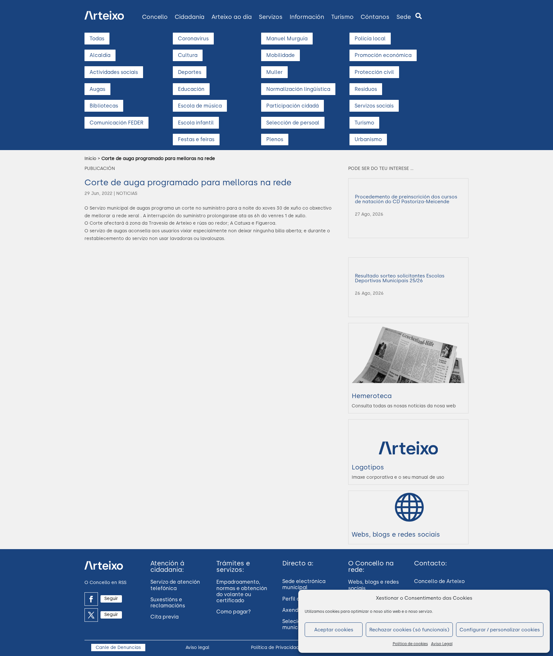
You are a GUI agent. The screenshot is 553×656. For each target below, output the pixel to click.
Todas (97, 39)
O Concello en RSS (105, 582)
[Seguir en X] (91, 615)
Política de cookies (410, 644)
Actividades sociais (114, 72)
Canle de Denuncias (118, 647)
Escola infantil (196, 123)
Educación (191, 89)
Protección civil (374, 72)
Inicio (90, 158)
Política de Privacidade (276, 647)
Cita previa (164, 617)
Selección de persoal (292, 123)
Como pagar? (233, 612)
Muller (274, 72)
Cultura (187, 55)
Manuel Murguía (287, 39)
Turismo (342, 16)
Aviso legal (197, 647)
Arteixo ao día (232, 16)
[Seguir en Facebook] (91, 599)
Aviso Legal (442, 644)
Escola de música (200, 106)
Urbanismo (368, 139)
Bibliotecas (104, 106)
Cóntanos (375, 16)
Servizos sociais (374, 106)
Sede (404, 16)
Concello (155, 16)
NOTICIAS (126, 193)
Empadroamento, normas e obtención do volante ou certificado (241, 591)
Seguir (111, 598)
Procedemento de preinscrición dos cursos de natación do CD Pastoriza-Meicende (406, 199)
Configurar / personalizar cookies (500, 630)
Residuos (366, 89)
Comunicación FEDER (116, 123)
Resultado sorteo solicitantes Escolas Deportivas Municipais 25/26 (400, 278)
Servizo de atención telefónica (175, 585)
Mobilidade (280, 55)
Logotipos (368, 467)
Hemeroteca (372, 396)
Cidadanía (189, 16)
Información (307, 16)
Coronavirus (193, 39)
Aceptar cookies (333, 630)
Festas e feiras (196, 139)
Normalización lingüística (298, 89)
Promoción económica (383, 55)
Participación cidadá (292, 106)
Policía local (370, 39)
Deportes (189, 72)
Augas (97, 89)
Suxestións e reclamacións (167, 602)
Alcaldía (100, 55)
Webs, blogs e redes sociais (396, 534)
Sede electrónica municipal (303, 584)
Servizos (271, 16)
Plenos (274, 139)
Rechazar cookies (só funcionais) (409, 630)
